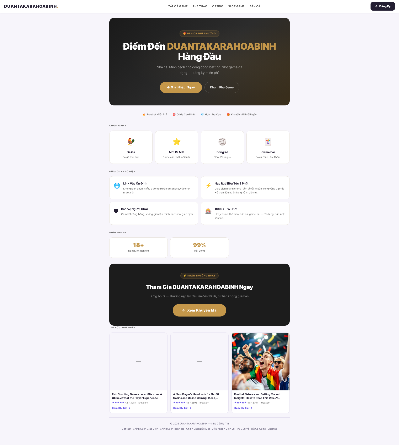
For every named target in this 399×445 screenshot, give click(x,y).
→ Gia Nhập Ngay (181, 87)
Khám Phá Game (222, 87)
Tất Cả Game (178, 6)
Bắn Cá (255, 6)
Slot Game (236, 6)
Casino (217, 6)
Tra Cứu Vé (242, 428)
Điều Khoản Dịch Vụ (223, 428)
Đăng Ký (385, 6)
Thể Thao (200, 6)
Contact (126, 428)
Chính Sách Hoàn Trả (172, 428)
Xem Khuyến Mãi (202, 310)
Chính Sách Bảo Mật (198, 428)
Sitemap (272, 428)
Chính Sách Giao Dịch (145, 428)
